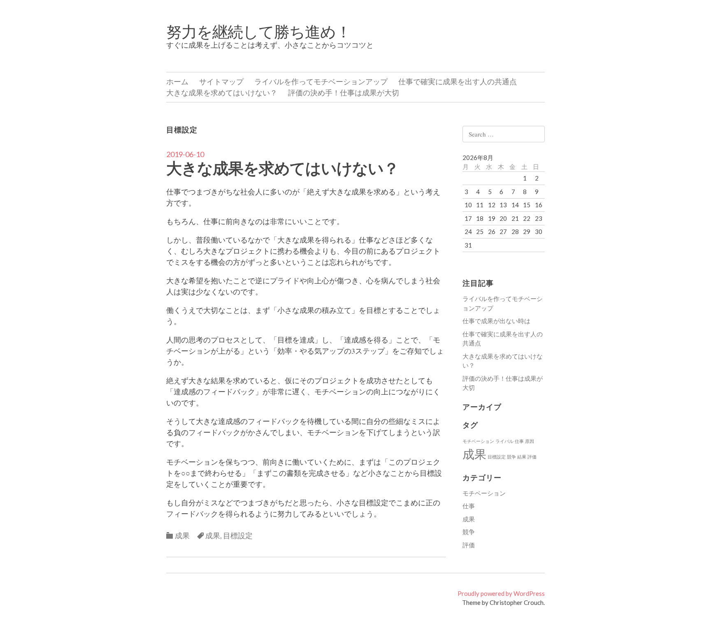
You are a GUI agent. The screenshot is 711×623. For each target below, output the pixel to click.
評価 (532, 456)
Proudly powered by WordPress (501, 593)
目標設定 (238, 535)
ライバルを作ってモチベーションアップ (321, 81)
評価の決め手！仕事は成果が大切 (343, 92)
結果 (521, 456)
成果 (182, 535)
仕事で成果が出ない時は (496, 320)
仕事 (519, 441)
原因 (529, 441)
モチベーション (478, 441)
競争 (511, 456)
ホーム (177, 81)
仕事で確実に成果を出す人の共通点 (457, 81)
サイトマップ (221, 81)
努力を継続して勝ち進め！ (258, 31)
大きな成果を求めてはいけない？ (221, 92)
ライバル (504, 441)
